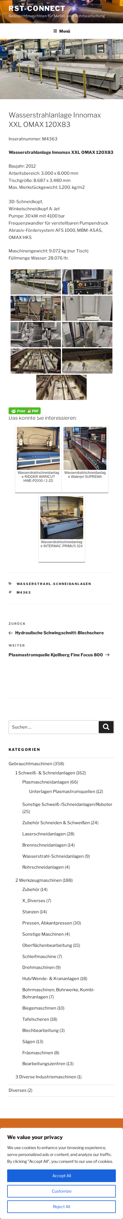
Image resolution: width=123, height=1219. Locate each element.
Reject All (61, 1206)
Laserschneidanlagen (44, 834)
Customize (62, 1191)
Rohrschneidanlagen (43, 867)
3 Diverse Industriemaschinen (45, 1076)
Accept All (61, 1175)
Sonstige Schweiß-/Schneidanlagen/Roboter (67, 804)
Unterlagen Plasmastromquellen (62, 791)
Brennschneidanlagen (44, 845)
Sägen (28, 1041)
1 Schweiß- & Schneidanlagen (45, 773)
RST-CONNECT (37, 8)
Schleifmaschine (39, 956)
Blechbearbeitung (40, 1030)
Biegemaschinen (39, 1008)
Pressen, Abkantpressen (47, 923)
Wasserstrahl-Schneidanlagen (54, 584)
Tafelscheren (35, 1019)
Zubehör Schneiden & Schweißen (56, 822)
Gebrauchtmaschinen (30, 763)
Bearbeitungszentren (44, 1063)
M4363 (24, 592)
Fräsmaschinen (37, 1052)
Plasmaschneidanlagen (45, 782)
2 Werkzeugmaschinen (38, 880)
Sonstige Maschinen (43, 934)
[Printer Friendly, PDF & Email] (25, 410)
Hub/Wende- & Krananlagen (50, 978)
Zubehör (30, 889)
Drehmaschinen (38, 967)
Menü (64, 31)
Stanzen (30, 911)
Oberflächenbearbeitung (47, 945)
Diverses (18, 1090)
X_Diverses (33, 900)
